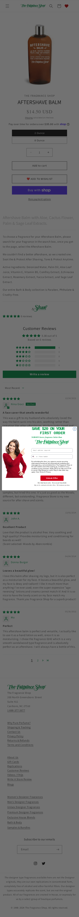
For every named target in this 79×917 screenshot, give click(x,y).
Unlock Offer (52, 478)
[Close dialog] (74, 429)
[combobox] (34, 457)
